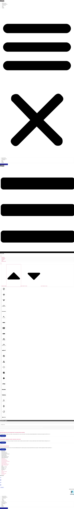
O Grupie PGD (4, 5)
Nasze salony (3, 451)
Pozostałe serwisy (4, 454)
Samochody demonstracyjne (5, 461)
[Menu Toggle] (1, 256)
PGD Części (3, 469)
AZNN (2, 470)
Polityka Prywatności (4, 455)
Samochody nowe (4, 459)
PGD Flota (3, 467)
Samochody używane (4, 460)
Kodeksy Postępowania (5, 457)
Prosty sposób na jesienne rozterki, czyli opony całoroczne (10, 439)
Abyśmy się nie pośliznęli (4, 446)
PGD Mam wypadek (4, 471)
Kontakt (3, 162)
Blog (2, 160)
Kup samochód (4, 3)
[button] (37, 82)
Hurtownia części (4, 468)
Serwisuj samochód (4, 4)
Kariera (2, 161)
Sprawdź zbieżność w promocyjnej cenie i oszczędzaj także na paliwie (12, 432)
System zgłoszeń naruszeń (5, 456)
